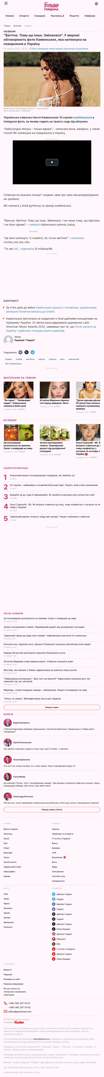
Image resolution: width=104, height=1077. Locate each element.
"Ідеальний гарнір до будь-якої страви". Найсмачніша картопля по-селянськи (45, 635)
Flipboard (61, 939)
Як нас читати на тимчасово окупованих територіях (15, 991)
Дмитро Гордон (64, 894)
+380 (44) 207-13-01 (19, 1003)
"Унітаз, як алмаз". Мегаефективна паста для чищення (33, 698)
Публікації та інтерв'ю (62, 834)
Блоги (8, 714)
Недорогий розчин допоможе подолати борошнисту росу (35, 652)
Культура (8, 852)
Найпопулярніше (16, 468)
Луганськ (8, 927)
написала (77, 238)
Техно (6, 857)
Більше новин (51, 707)
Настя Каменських (13, 364)
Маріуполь (9, 922)
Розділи (56, 823)
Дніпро (7, 917)
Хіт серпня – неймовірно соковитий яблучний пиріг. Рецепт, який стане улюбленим (54, 485)
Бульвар (17, 26)
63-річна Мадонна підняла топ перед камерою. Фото (54, 401)
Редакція (8, 974)
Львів (6, 899)
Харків (7, 913)
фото (62, 359)
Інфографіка (9, 871)
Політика (8, 834)
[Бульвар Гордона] (51, 6)
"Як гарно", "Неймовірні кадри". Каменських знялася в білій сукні (17, 403)
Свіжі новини (13, 613)
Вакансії (8, 970)
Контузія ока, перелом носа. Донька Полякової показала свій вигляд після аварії (47, 644)
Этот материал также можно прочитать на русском (60, 48)
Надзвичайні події (12, 867)
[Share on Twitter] (27, 352)
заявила (34, 224)
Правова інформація (13, 984)
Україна (8, 359)
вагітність (30, 359)
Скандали (39, 16)
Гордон (7, 26)
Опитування (58, 871)
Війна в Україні (11, 829)
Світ (6, 843)
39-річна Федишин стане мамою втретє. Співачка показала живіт (39, 661)
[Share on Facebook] (20, 352)
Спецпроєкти (58, 881)
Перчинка (56, 16)
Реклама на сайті (12, 979)
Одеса (7, 903)
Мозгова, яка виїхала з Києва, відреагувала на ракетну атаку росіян (40, 670)
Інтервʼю (24, 16)
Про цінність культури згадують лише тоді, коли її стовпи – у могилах (36, 749)
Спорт (6, 848)
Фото (54, 862)
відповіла (28, 248)
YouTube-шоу (58, 876)
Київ (6, 894)
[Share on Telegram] (33, 352)
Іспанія (19, 359)
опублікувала (82, 117)
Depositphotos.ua (41, 1039)
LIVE (54, 852)
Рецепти (74, 16)
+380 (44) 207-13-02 (20, 1007)
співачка (52, 359)
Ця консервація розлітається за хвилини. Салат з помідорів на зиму (18, 445)
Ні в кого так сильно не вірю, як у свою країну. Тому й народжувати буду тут (40, 766)
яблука (42, 359)
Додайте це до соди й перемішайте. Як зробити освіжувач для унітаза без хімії (52, 494)
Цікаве (7, 876)
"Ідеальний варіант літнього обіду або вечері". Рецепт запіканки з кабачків (50, 516)
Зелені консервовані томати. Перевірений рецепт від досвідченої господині (52, 446)
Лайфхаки (89, 16)
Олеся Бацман (63, 929)
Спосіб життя (10, 862)
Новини (10, 16)
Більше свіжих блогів (52, 809)
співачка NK (74, 359)
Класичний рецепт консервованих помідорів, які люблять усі (43, 475)
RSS (58, 944)
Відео (54, 867)
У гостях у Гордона (61, 838)
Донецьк (8, 908)
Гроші (6, 838)
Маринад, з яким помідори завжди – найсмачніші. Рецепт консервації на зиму (46, 690)
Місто (6, 888)
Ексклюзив (57, 857)
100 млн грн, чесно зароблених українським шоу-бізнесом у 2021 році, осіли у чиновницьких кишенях (51, 803)
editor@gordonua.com (19, 1011)
